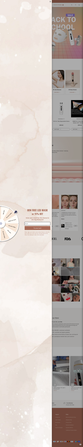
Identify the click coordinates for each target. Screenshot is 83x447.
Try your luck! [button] (37, 228)
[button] (50, 1)
